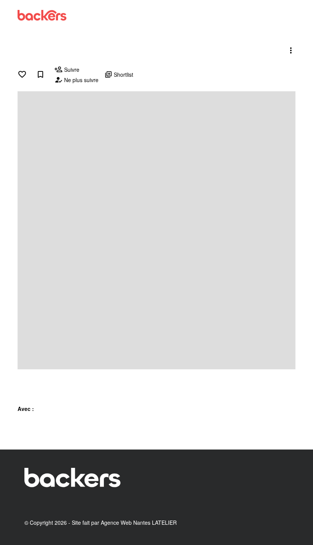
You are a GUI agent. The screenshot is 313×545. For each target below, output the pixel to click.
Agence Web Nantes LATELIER (139, 522)
